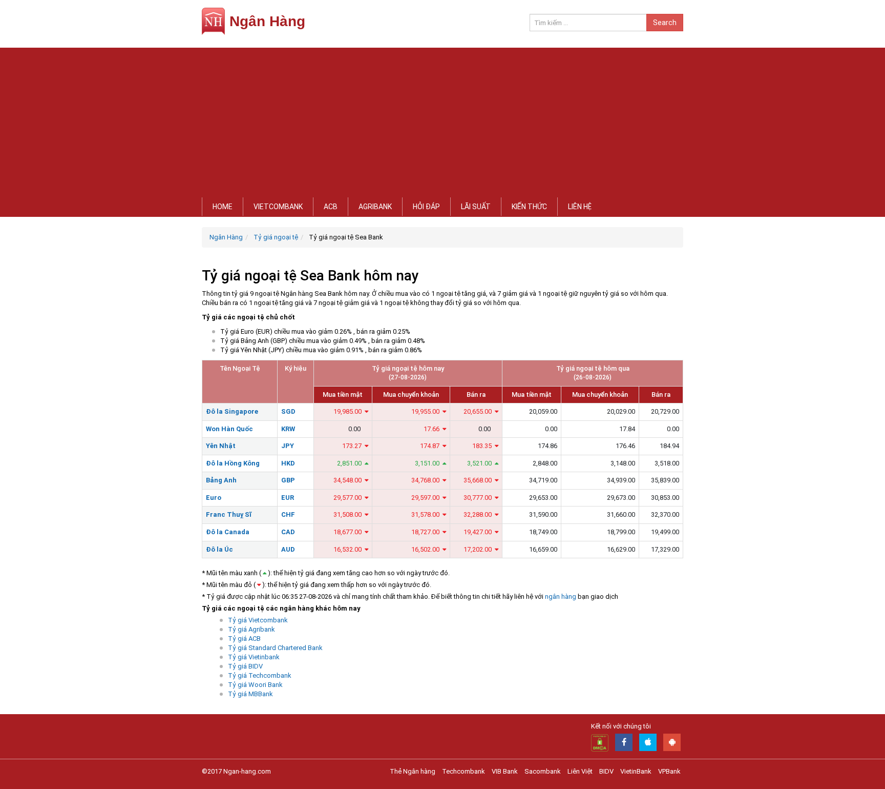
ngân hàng (560, 596)
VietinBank (635, 771)
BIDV (606, 771)
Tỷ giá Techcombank (259, 675)
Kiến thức (529, 207)
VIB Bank (505, 771)
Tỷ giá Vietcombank (258, 620)
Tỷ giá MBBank (250, 694)
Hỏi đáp (426, 207)
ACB (331, 207)
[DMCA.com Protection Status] (599, 742)
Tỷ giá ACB (244, 638)
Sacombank (542, 771)
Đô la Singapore (232, 411)
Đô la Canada (227, 532)
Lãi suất (476, 207)
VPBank (669, 771)
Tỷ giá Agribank (251, 629)
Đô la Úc (219, 549)
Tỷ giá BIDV (245, 666)
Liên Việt (580, 771)
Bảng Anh (221, 480)
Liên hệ (580, 207)
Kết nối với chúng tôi (621, 726)
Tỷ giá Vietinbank (254, 657)
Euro (213, 497)
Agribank (375, 207)
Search (665, 22)
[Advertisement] (442, 119)
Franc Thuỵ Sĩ (228, 514)
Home (223, 207)
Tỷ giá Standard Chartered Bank (275, 648)
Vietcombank (278, 207)
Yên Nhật (221, 446)
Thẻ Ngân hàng (412, 771)
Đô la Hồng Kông (233, 463)
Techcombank (463, 771)
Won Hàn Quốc (229, 429)
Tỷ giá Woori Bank (255, 685)
